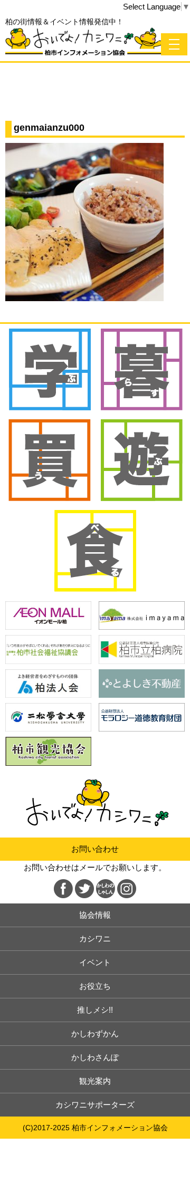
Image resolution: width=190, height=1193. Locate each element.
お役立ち (95, 986)
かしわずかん (95, 1033)
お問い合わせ (95, 848)
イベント (95, 962)
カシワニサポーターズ (95, 1104)
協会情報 (95, 914)
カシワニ (95, 938)
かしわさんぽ (95, 1057)
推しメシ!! (95, 1009)
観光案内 (95, 1080)
